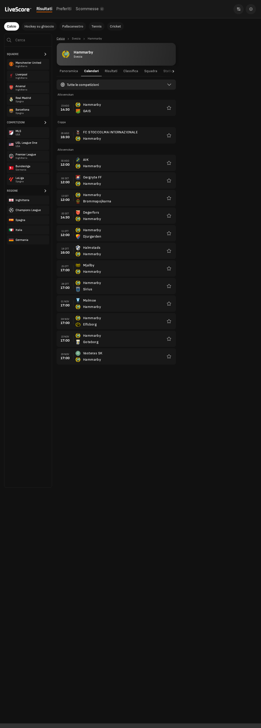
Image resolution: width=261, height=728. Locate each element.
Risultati (44, 8)
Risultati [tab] (111, 71)
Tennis (97, 26)
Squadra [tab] (150, 71)
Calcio (11, 26)
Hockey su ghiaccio (39, 26)
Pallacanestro (72, 26)
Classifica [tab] (130, 71)
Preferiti (63, 8)
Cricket (115, 26)
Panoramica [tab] (69, 71)
